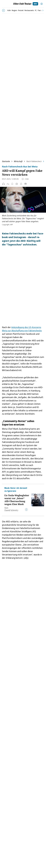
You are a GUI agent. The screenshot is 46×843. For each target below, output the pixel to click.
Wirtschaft (18, 161)
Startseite (6, 161)
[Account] (41, 3)
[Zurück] (3, 10)
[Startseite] (22, 3)
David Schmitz (11, 510)
